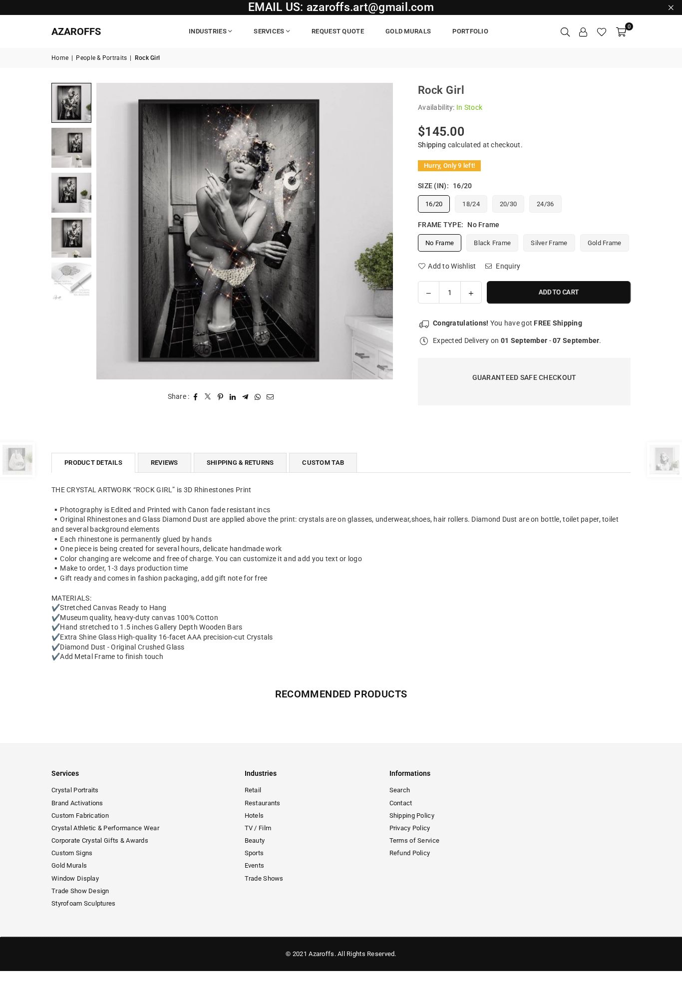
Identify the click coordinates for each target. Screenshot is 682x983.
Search (399, 790)
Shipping (432, 145)
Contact (400, 803)
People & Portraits (101, 57)
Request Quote (338, 31)
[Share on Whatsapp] (258, 397)
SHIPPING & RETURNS (240, 462)
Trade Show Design (80, 891)
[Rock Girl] (71, 102)
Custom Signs (71, 853)
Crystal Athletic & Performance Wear (105, 828)
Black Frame (492, 243)
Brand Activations (77, 803)
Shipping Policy (411, 815)
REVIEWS (164, 462)
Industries (208, 31)
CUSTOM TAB (323, 462)
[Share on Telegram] (245, 397)
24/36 (545, 204)
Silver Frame (549, 243)
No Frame (439, 243)
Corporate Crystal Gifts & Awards (99, 840)
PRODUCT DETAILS (93, 462)
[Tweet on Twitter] (208, 397)
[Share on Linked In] (233, 397)
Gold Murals (408, 31)
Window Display (75, 878)
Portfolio (470, 31)
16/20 (433, 204)
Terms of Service (414, 840)
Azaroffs (76, 31)
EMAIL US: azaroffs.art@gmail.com (341, 7)
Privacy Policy (409, 828)
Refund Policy (409, 853)
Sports (254, 853)
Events (255, 865)
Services (269, 31)
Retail (253, 790)
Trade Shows (264, 878)
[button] (621, 31)
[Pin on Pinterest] (220, 397)
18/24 (470, 204)
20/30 (508, 204)
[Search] (565, 31)
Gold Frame (605, 243)
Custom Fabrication (80, 815)
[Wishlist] (601, 31)
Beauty (255, 840)
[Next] (379, 231)
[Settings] (583, 31)
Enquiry (507, 266)
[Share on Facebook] (195, 397)
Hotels (254, 815)
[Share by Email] (270, 397)
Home (59, 57)
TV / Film (258, 828)
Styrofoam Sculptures (83, 903)
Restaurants (263, 803)
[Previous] (110, 231)
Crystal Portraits (75, 790)
